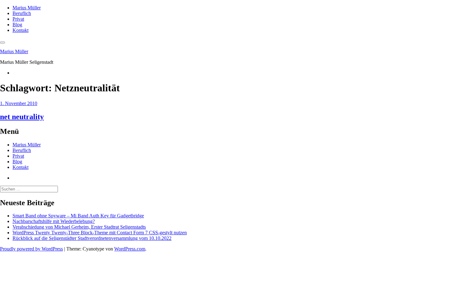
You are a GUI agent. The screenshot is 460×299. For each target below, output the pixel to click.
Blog (17, 24)
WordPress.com (129, 248)
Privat (18, 19)
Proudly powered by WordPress (31, 248)
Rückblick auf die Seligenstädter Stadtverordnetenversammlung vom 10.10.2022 (92, 238)
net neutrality (22, 117)
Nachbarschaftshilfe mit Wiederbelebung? (54, 221)
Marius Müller (27, 7)
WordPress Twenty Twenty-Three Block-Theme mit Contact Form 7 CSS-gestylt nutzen (100, 232)
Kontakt (20, 30)
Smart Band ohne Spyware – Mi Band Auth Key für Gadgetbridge (78, 215)
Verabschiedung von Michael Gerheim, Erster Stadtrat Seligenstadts (79, 227)
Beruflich (22, 13)
